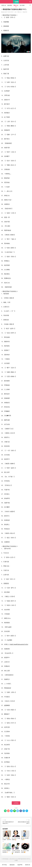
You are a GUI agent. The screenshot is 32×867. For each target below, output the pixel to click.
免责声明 (19, 864)
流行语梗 (22, 5)
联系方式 (27, 864)
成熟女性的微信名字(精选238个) (23, 822)
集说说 (16, 2)
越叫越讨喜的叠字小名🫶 (25, 838)
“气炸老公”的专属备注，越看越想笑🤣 (16, 852)
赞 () (16, 803)
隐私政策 (12, 864)
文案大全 (3, 5)
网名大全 (16, 5)
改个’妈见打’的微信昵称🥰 (25, 851)
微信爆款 (9, 5)
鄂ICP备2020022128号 (23, 858)
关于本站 (4, 864)
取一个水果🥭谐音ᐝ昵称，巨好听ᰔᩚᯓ (7, 839)
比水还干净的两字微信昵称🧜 (7, 851)
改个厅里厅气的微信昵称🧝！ (16, 838)
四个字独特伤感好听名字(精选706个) (8, 822)
